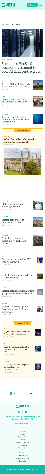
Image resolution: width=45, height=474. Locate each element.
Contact (22, 440)
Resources (22, 453)
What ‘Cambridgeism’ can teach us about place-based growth (20, 140)
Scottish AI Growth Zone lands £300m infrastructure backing (16, 85)
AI (2, 81)
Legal (3, 96)
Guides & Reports (22, 458)
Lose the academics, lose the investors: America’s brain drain (16, 349)
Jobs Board (22, 455)
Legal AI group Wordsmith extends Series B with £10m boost (14, 101)
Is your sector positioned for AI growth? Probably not (17, 333)
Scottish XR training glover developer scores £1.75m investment (15, 309)
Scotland (5, 114)
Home (22, 434)
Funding (4, 288)
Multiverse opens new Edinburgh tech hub (13, 205)
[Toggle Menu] (40, 5)
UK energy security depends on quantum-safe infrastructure (16, 367)
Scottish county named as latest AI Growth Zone (17, 276)
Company (22, 431)
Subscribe (32, 5)
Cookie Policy (22, 448)
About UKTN (22, 437)
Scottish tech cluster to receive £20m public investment (13, 222)
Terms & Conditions (22, 442)
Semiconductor (7, 59)
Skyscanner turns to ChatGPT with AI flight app (16, 260)
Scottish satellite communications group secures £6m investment (18, 292)
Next (31, 393)
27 (26, 393)
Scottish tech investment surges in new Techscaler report (14, 241)
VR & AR (4, 303)
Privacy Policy (22, 445)
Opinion (6, 136)
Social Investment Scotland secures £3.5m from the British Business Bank (16, 119)
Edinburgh (5, 201)
